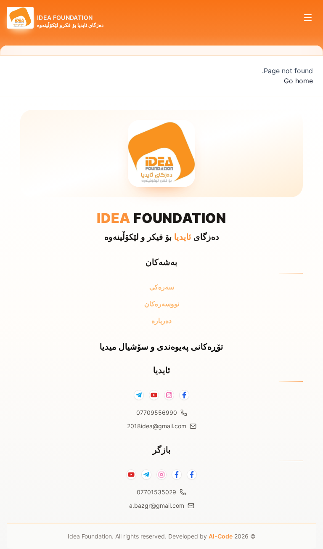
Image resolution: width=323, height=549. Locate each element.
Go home (298, 81)
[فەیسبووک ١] (192, 474)
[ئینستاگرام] (161, 474)
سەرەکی (161, 287)
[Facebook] (184, 395)
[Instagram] (169, 395)
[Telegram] (139, 395)
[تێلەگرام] (146, 474)
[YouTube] (154, 395)
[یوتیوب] (131, 474)
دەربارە (161, 320)
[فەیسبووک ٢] (177, 474)
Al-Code (221, 536)
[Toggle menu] (307, 17)
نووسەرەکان (161, 304)
